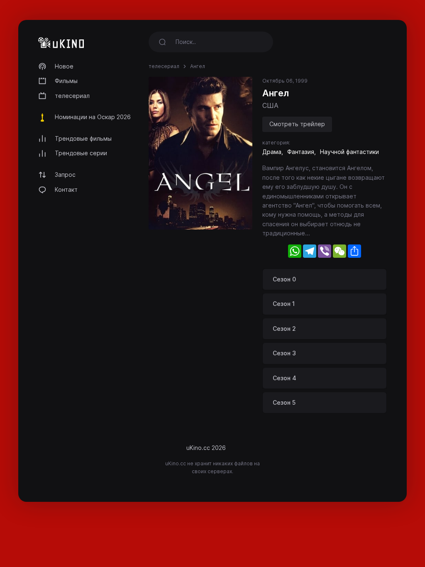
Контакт (66, 189)
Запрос (65, 174)
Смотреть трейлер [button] (297, 123)
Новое (64, 66)
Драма (271, 151)
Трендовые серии (81, 152)
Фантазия (300, 151)
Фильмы (66, 80)
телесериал (72, 95)
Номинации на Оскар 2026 (93, 116)
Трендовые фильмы (83, 138)
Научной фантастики (349, 151)
